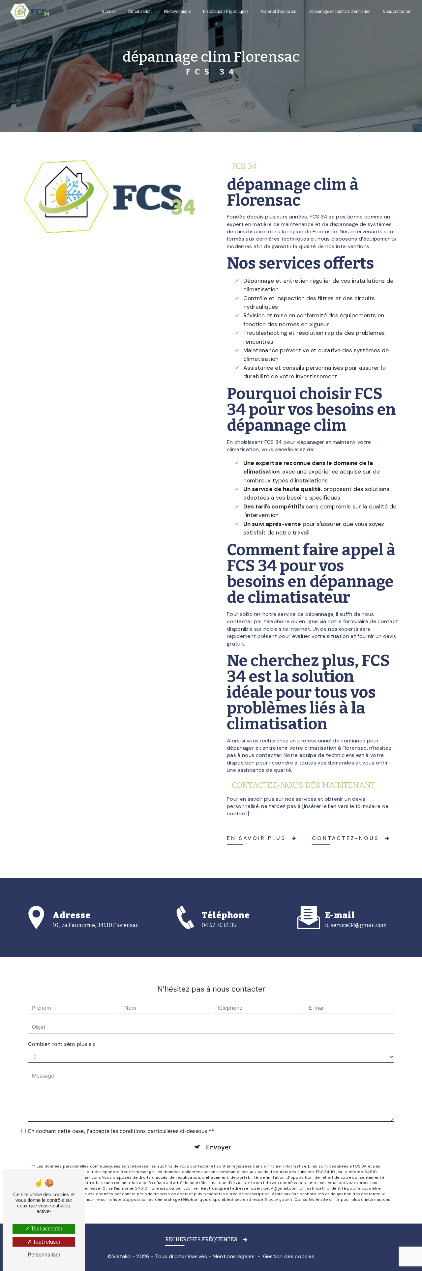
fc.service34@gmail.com (356, 925)
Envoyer (218, 1147)
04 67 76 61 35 (219, 925)
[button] (211, 1241)
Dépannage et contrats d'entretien (339, 11)
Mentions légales (234, 1256)
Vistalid (121, 1256)
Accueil (109, 11)
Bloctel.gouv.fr (278, 1199)
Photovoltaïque (177, 11)
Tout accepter (46, 1228)
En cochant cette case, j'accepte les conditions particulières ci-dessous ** (121, 1131)
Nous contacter (396, 11)
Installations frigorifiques (226, 11)
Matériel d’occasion (278, 11)
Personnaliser (44, 1254)
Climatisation (140, 11)
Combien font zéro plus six (62, 1044)
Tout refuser (46, 1242)
